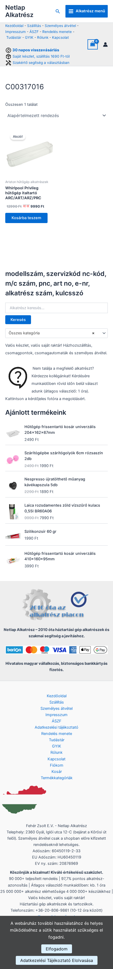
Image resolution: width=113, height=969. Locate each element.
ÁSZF (34, 32)
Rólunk (42, 37)
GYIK (29, 37)
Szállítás (34, 26)
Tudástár (13, 37)
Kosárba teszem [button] (26, 217)
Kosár (57, 771)
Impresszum (15, 32)
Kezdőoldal (14, 26)
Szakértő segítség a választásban (41, 62)
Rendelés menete (57, 32)
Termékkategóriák (57, 778)
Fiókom (56, 765)
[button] (57, 11)
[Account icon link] (105, 44)
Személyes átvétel (60, 26)
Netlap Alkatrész (19, 11)
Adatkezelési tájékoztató (56, 727)
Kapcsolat (60, 37)
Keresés (18, 319)
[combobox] (56, 333)
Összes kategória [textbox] (52, 333)
